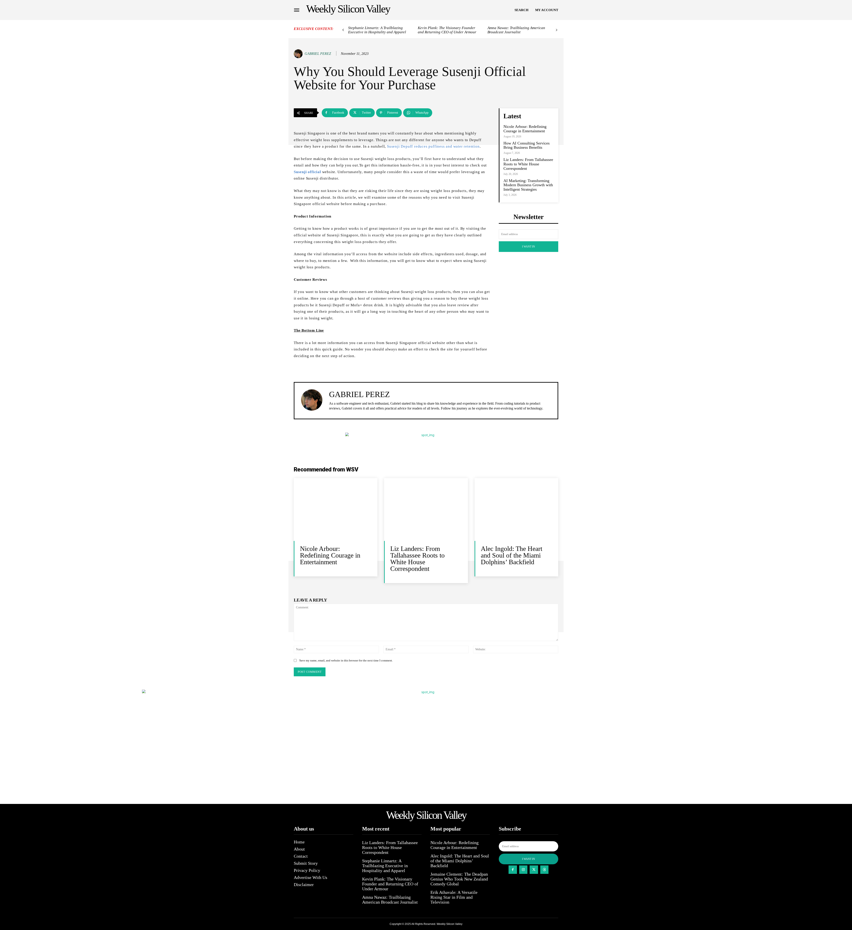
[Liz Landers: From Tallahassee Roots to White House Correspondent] (426, 509)
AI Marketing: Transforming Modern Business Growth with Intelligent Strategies (528, 185)
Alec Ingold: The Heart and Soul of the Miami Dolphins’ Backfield (511, 555)
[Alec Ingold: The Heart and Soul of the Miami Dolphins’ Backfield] (516, 509)
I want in (528, 246)
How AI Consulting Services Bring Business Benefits (526, 145)
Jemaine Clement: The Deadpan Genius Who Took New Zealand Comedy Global (459, 879)
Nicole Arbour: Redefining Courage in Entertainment (524, 128)
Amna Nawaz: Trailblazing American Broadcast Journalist (516, 30)
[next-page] (556, 30)
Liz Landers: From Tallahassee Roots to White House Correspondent (528, 164)
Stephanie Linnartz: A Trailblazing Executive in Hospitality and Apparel (377, 30)
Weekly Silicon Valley (449, 924)
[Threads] (544, 869)
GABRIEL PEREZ (318, 53)
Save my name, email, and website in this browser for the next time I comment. (346, 660)
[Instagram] (523, 869)
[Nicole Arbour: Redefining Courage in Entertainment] (335, 509)
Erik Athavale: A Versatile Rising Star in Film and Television (453, 897)
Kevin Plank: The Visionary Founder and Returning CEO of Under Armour (447, 30)
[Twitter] (534, 869)
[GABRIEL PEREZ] (299, 53)
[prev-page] (343, 30)
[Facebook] (513, 869)
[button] (522, 10)
